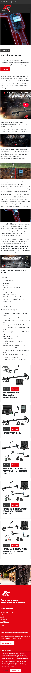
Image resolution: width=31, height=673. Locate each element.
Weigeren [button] (5, 670)
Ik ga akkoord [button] (15, 670)
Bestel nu (15, 389)
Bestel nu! (5, 69)
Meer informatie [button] (10, 666)
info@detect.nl (13, 2)
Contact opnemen (7, 643)
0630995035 (4, 2)
